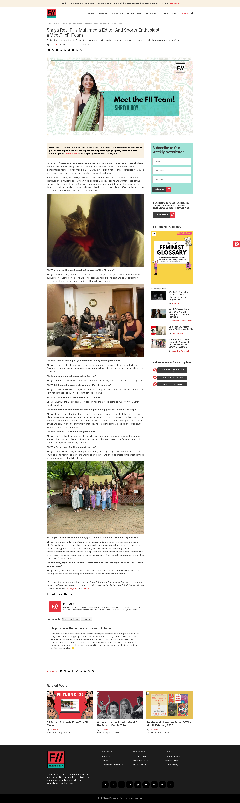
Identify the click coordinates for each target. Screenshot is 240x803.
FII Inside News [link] (53, 24)
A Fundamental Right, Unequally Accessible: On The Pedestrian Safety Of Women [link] (179, 343)
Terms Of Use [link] (171, 760)
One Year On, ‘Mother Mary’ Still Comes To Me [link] (181, 328)
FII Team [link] (54, 44)
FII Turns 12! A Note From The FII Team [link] (67, 724)
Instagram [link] (71, 588)
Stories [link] (91, 13)
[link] (237, 244)
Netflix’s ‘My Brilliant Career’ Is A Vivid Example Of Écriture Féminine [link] (179, 313)
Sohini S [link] (175, 303)
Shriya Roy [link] (86, 619)
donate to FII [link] (72, 153)
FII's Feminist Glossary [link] (166, 227)
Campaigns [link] (116, 13)
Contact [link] (105, 760)
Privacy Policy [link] (171, 765)
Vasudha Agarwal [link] (180, 351)
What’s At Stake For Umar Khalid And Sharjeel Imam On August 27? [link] (179, 296)
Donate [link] (184, 13)
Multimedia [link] (151, 13)
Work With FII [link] (139, 765)
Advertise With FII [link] (141, 756)
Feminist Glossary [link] (134, 13)
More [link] (174, 13)
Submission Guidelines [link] (112, 765)
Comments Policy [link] (173, 756)
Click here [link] (174, 3)
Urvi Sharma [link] (178, 333)
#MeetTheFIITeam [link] (71, 619)
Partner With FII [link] (141, 760)
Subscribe (159, 189)
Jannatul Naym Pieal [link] (182, 321)
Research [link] (103, 13)
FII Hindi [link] (164, 13)
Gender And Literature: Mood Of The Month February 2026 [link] (168, 724)
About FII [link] (106, 756)
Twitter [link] (86, 588)
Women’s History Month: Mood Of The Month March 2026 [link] (117, 724)
